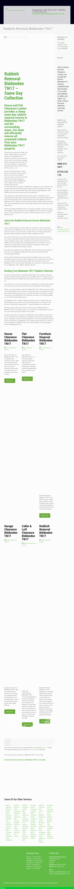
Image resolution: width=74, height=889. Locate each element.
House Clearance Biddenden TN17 (10, 338)
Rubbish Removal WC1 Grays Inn (41, 809)
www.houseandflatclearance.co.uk (59, 873)
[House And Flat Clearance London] (17, 16)
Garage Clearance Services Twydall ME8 (9, 826)
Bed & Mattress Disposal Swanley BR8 (49, 818)
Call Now (2, 888)
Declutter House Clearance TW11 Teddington (9, 836)
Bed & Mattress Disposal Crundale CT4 (8, 817)
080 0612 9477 (50, 10)
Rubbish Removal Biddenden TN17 (45, 531)
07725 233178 (39, 12)
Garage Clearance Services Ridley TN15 (25, 828)
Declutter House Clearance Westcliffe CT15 (50, 809)
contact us (45, 747)
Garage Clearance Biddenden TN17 (10, 531)
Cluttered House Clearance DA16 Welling (42, 838)
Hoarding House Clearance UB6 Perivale (17, 817)
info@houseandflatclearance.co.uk (48, 14)
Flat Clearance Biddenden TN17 (28, 338)
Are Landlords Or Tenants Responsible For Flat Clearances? (47, 724)
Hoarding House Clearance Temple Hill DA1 (34, 818)
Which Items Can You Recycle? (22, 729)
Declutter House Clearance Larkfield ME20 (34, 809)
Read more (9, 380)
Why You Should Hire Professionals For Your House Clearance (10, 724)
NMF (49, 883)
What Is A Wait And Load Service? (35, 729)
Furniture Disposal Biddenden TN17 (45, 338)
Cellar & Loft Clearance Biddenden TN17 (28, 532)
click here (33, 749)
